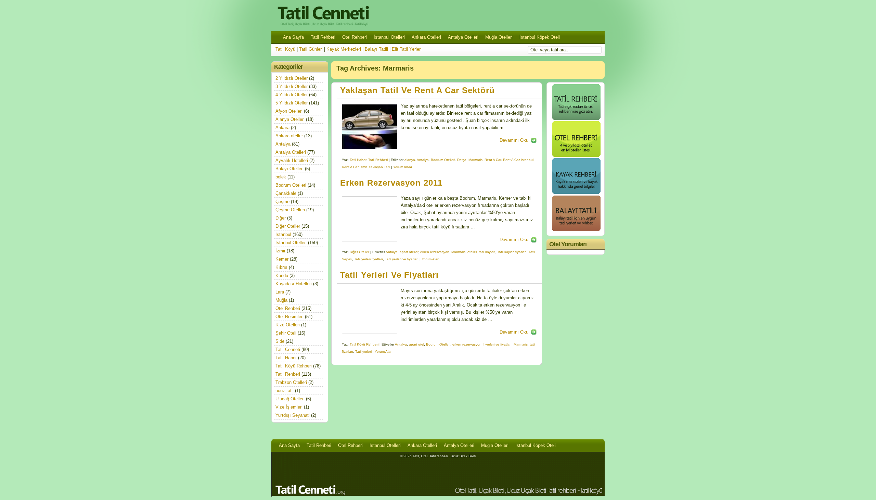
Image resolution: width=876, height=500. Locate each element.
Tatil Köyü (285, 49)
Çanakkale (285, 193)
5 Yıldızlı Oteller (291, 102)
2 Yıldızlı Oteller (291, 78)
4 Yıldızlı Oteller (291, 94)
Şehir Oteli (285, 333)
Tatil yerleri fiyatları (368, 259)
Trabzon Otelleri (291, 382)
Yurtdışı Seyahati (292, 415)
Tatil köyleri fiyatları (512, 252)
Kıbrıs (281, 267)
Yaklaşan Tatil (379, 167)
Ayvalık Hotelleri (291, 160)
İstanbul (283, 234)
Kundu (281, 275)
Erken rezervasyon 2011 (391, 182)
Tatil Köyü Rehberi (364, 344)
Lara (279, 292)
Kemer (281, 259)
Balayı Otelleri (289, 168)
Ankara (282, 127)
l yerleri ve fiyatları (498, 344)
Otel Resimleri (289, 316)
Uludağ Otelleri (290, 398)
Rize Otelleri (287, 324)
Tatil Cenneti (287, 349)
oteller (472, 252)
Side (279, 341)
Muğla (281, 300)
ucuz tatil (284, 390)
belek (280, 176)
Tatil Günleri (311, 49)
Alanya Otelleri (290, 119)
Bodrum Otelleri (443, 160)
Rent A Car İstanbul (518, 160)
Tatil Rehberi (323, 37)
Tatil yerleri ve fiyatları (401, 259)
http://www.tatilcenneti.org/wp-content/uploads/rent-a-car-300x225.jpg (369, 126)
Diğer (280, 218)
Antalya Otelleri (463, 37)
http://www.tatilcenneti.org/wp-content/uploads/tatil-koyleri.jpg (369, 218)
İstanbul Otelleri (389, 37)
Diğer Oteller (359, 252)
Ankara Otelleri (426, 37)
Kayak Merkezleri (343, 49)
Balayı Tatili (376, 49)
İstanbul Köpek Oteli (539, 37)
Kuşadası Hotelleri (293, 283)
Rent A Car (493, 160)
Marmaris (475, 160)
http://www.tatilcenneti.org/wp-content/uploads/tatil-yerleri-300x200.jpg (369, 311)
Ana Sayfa (293, 37)
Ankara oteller (289, 135)
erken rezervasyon (434, 252)
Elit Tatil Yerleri (407, 49)
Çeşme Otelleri (290, 209)
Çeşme (282, 201)
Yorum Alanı (402, 167)
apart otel (416, 344)
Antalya (423, 160)
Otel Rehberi (354, 37)
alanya (409, 160)
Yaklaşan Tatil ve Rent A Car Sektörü (417, 90)
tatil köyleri (487, 252)
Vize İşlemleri (288, 407)
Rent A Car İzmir (354, 167)
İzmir (280, 250)
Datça (461, 160)
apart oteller (409, 252)
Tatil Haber (358, 160)
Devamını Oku (514, 140)
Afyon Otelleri (288, 111)
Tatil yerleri (363, 351)
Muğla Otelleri (499, 37)
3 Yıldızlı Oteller (291, 86)
